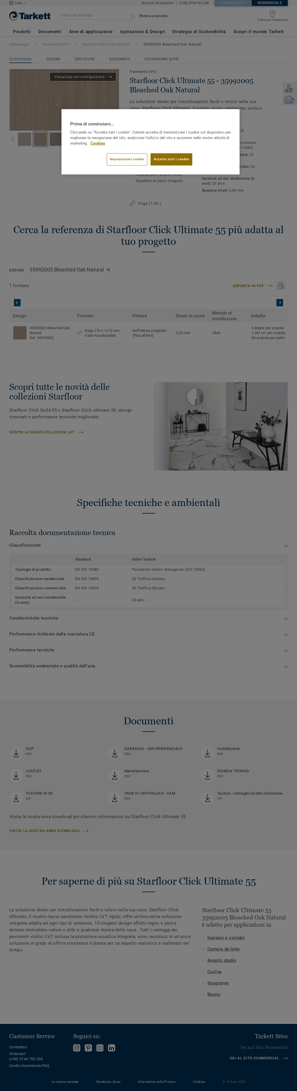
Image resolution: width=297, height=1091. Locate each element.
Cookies (97, 143)
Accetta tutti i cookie (171, 159)
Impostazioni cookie (127, 159)
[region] (150, 142)
